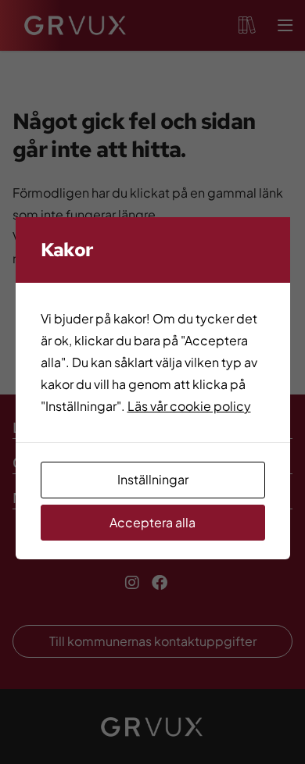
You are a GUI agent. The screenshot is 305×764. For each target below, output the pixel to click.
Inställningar (152, 479)
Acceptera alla (152, 522)
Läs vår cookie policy (189, 406)
